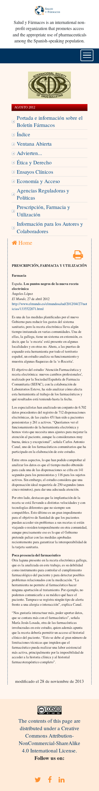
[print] (78, 256)
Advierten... (29, 152)
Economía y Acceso (38, 181)
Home (24, 242)
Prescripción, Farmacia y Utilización (43, 210)
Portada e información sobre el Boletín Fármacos (49, 121)
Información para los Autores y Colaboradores (50, 227)
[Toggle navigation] (87, 55)
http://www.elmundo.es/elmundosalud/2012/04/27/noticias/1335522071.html (49, 306)
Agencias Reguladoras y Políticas (43, 194)
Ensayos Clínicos (35, 171)
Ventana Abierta (34, 143)
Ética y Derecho (34, 162)
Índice (23, 134)
